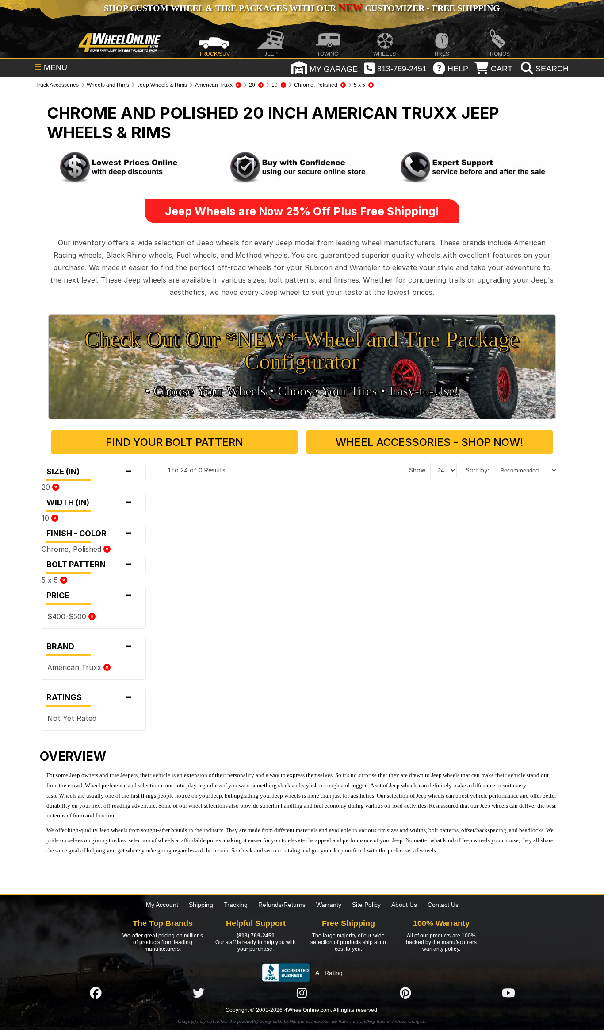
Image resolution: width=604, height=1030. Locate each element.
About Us (404, 904)
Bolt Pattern (89, 564)
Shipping (201, 904)
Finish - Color (89, 533)
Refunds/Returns (282, 904)
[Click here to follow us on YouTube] (508, 993)
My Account (162, 904)
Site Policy (366, 904)
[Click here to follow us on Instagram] (302, 993)
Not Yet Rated (71, 718)
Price (89, 595)
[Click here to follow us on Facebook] (95, 993)
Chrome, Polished (72, 549)
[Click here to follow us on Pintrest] (405, 993)
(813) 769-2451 (256, 936)
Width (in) (89, 502)
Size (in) (89, 471)
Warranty (328, 904)
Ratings (89, 697)
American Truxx (75, 667)
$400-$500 (67, 616)
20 (47, 487)
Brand (89, 646)
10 (46, 518)
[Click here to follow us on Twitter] (198, 993)
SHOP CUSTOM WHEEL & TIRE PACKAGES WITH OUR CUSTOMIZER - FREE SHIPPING (302, 8)
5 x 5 (51, 580)
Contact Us (443, 904)
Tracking (236, 904)
